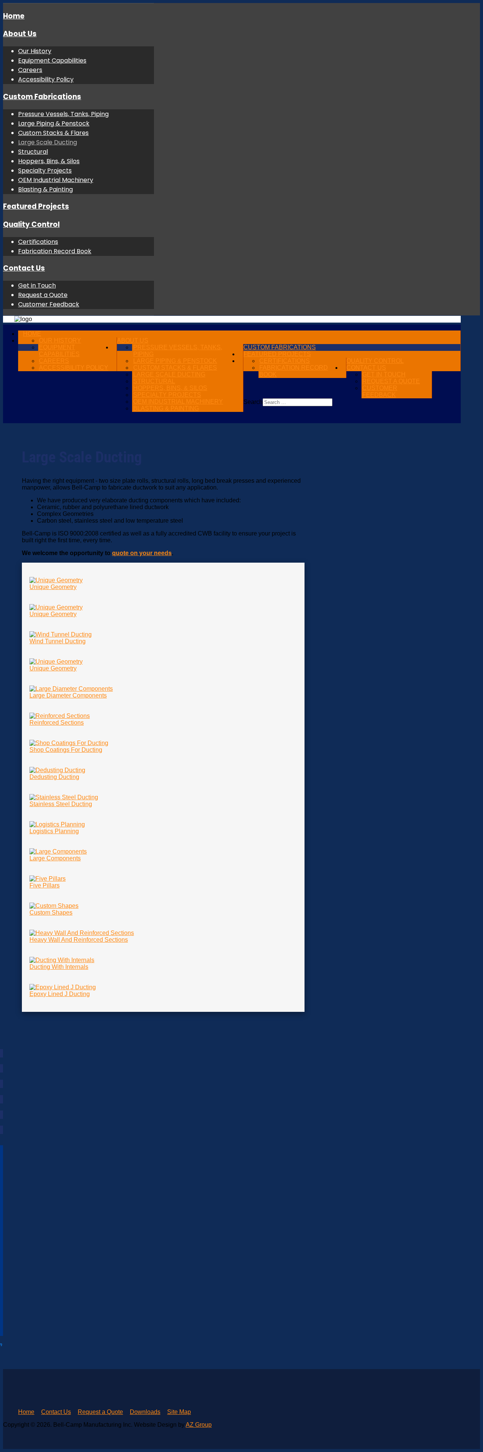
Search (253, 402)
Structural (33, 151)
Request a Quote (43, 295)
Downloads (145, 1412)
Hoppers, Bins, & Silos (49, 161)
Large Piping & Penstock (53, 123)
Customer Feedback (48, 304)
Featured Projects (36, 206)
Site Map (179, 1412)
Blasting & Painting (45, 189)
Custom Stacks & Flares (53, 133)
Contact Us (24, 268)
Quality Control (31, 224)
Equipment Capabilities (52, 60)
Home (14, 16)
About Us (20, 34)
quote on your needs (142, 553)
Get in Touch (37, 285)
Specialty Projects (45, 170)
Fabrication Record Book (54, 251)
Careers (30, 70)
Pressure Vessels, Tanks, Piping (63, 114)
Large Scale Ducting (47, 142)
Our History (34, 51)
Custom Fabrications (42, 97)
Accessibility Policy (46, 79)
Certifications (38, 241)
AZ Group (199, 1424)
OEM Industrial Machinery (55, 180)
